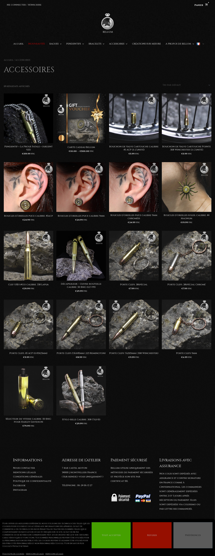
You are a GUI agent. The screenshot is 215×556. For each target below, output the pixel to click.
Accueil (8, 60)
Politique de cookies (13, 554)
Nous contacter (24, 468)
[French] (200, 44)
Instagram (20, 490)
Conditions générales (27, 476)
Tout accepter (111, 535)
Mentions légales (35, 554)
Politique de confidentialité (32, 481)
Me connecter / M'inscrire (24, 4)
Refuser (152, 535)
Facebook (19, 485)
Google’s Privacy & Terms (15, 546)
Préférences (193, 535)
